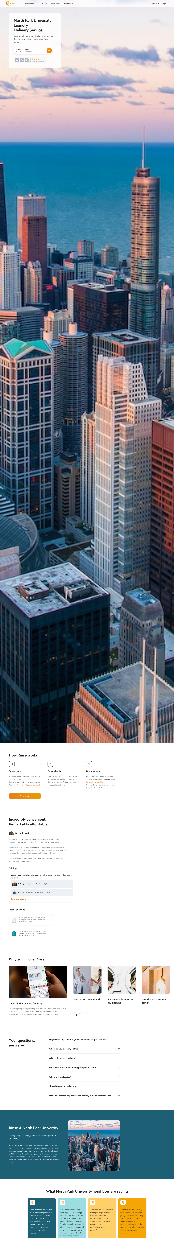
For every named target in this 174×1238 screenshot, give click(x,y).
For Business (55, 4)
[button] (111, 779)
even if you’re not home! (31, 785)
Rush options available (94, 782)
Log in (164, 4)
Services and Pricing (29, 4)
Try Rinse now (25, 796)
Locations (67, 4)
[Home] (11, 3)
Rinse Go (43, 4)
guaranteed (13, 1017)
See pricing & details (18, 899)
